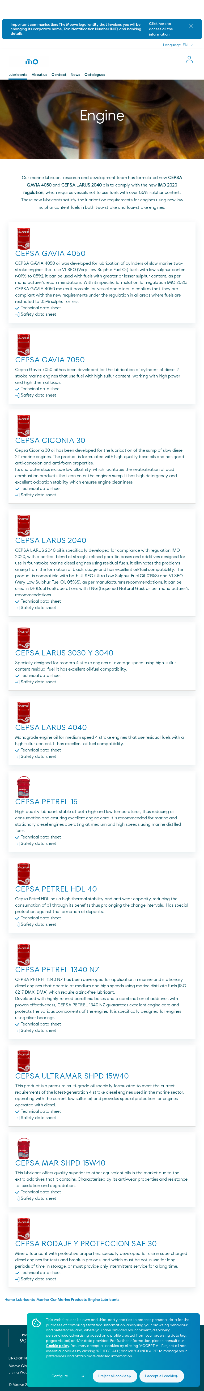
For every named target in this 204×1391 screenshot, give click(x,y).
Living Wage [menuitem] (19, 1372)
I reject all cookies (113, 1376)
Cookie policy (57, 1346)
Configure (60, 1376)
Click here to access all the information (161, 29)
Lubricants (17, 75)
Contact (59, 75)
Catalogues (94, 75)
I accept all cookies (161, 1376)
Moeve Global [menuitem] (20, 1366)
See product (102, 269)
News (75, 75)
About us (39, 75)
